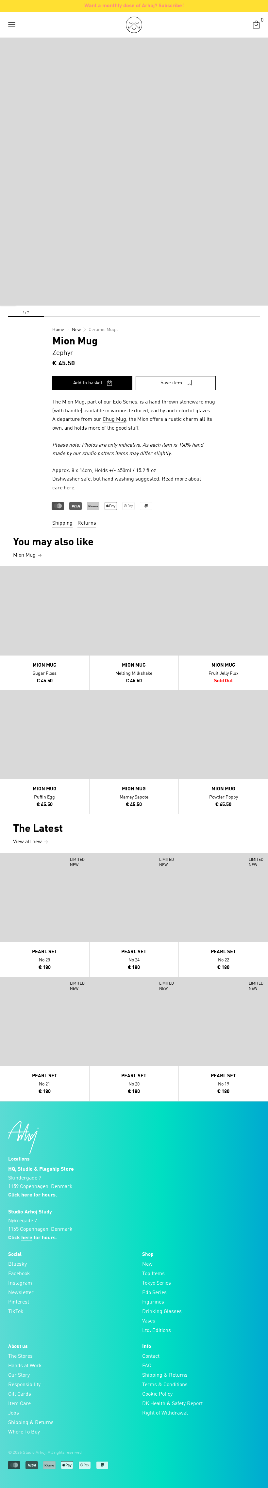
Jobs (13, 1413)
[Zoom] (8, 297)
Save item (171, 383)
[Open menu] (12, 25)
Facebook (19, 1273)
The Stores (20, 1356)
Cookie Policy (157, 1394)
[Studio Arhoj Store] (134, 25)
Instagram (20, 1283)
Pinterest (18, 1302)
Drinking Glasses (162, 1311)
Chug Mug (114, 419)
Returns (86, 523)
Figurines (153, 1302)
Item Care (19, 1403)
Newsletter (21, 1292)
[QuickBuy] (6, 572)
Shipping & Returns (31, 1422)
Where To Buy (24, 1432)
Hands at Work (25, 1366)
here (69, 488)
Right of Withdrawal (165, 1413)
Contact (150, 1356)
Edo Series (125, 402)
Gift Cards (19, 1394)
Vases (148, 1321)
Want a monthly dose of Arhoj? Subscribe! (134, 5)
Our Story (19, 1375)
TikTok (16, 1311)
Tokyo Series (156, 1283)
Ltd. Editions (156, 1330)
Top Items (153, 1273)
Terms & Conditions (165, 1384)
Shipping (62, 523)
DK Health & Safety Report (172, 1403)
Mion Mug (75, 342)
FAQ (146, 1366)
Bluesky (17, 1264)
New (147, 1264)
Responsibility (24, 1384)
